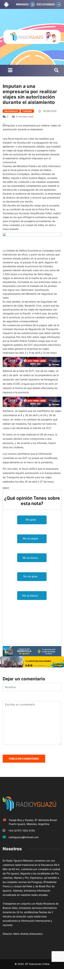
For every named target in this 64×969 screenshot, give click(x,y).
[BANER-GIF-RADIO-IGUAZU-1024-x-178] (32, 361)
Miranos (22, 4)
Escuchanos (46, 4)
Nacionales (11, 111)
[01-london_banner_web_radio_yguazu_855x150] (32, 650)
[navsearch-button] (56, 70)
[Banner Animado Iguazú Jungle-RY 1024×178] (32, 661)
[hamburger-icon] (10, 71)
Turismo (27, 111)
